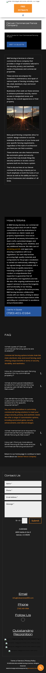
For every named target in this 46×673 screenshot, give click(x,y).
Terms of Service (17, 661)
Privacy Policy (30, 661)
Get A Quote (16, 44)
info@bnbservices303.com (23, 598)
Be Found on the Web (34, 668)
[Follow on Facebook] (23, 619)
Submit (35, 520)
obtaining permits (14, 249)
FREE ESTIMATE (23, 8)
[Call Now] (40, 667)
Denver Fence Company (27, 456)
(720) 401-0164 (18, 313)
